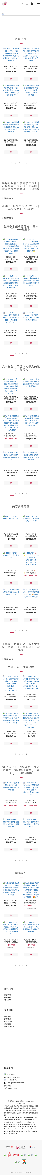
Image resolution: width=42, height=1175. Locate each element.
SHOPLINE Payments (25, 1172)
